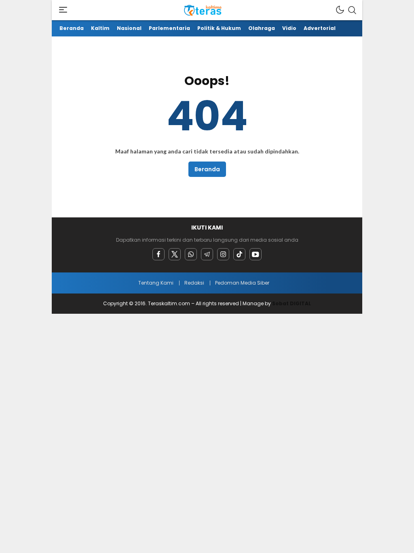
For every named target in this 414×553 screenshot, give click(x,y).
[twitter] (175, 254)
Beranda (207, 169)
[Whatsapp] (191, 254)
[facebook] (158, 254)
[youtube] (255, 254)
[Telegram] (207, 254)
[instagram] (223, 254)
